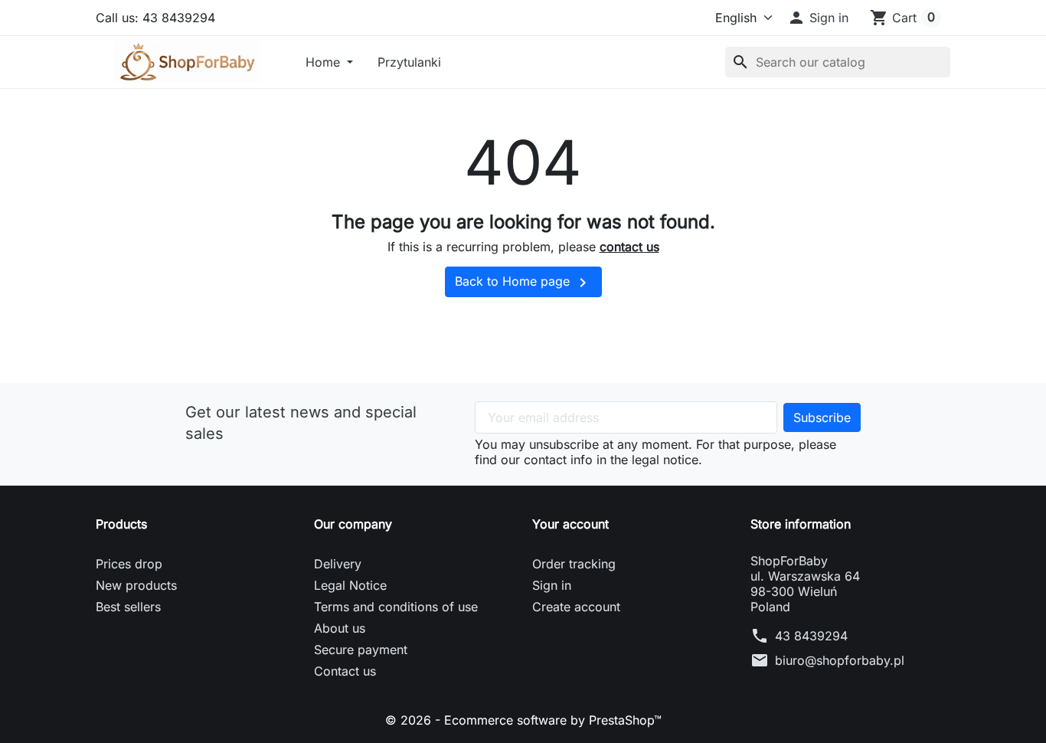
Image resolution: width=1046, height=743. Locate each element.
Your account (570, 524)
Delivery (337, 563)
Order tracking (574, 563)
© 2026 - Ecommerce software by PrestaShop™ (523, 720)
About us (339, 628)
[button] (818, 17)
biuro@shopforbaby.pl (839, 660)
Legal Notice (350, 585)
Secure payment (360, 649)
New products (136, 585)
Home (325, 62)
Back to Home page (523, 282)
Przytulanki (409, 62)
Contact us (345, 671)
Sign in (551, 585)
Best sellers (128, 606)
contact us (629, 246)
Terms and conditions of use (396, 606)
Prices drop (129, 563)
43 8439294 (811, 635)
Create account (576, 606)
